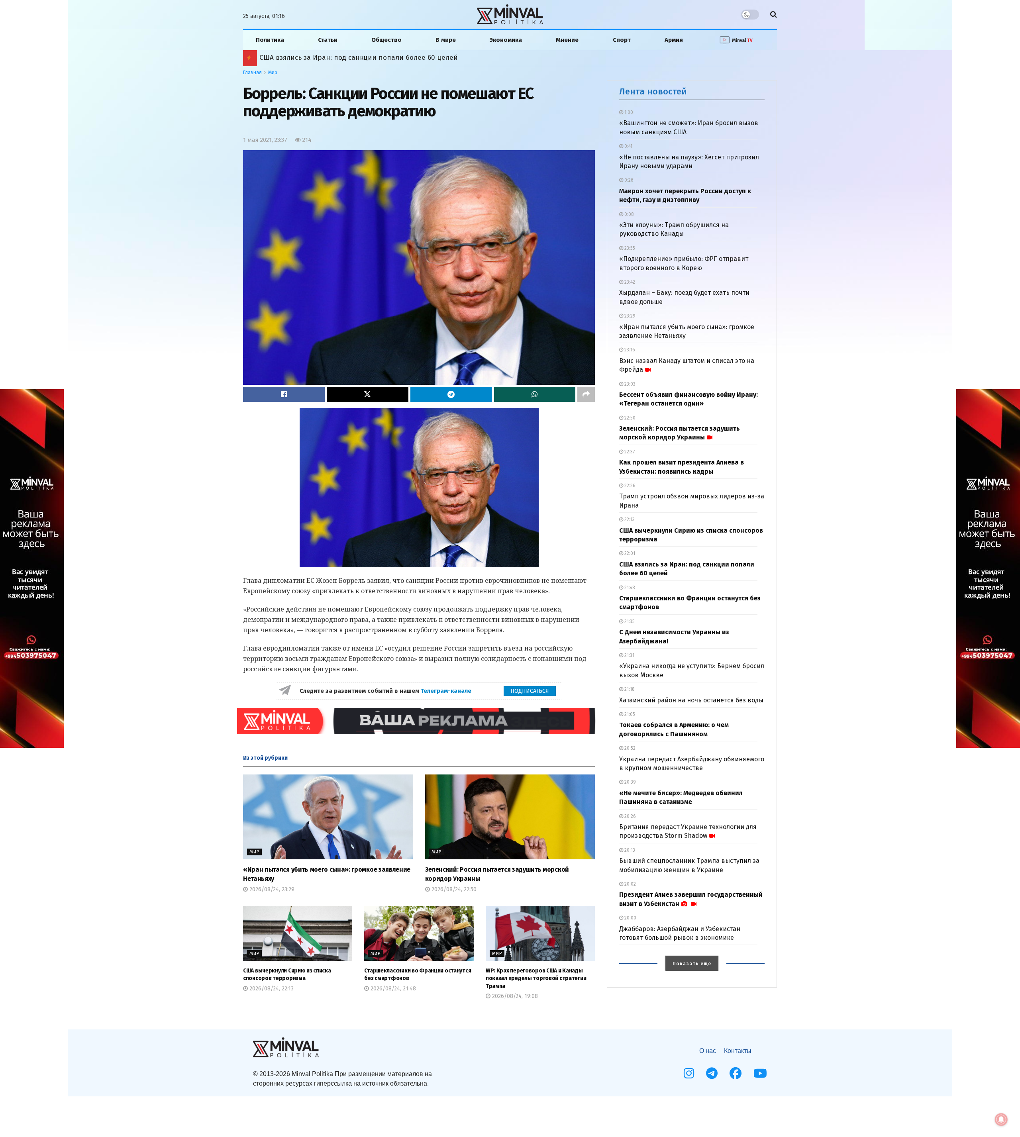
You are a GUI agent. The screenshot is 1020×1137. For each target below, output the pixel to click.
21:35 (629, 621)
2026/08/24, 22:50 (453, 889)
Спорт (622, 39)
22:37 (629, 452)
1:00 (628, 112)
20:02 (629, 884)
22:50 (629, 418)
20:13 (629, 850)
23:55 (629, 248)
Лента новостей (653, 91)
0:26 (628, 180)
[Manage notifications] (1001, 1119)
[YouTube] (760, 1073)
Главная (252, 72)
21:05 (629, 714)
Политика (270, 39)
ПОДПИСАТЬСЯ (529, 691)
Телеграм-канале (447, 690)
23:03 (629, 384)
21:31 (628, 655)
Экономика (506, 39)
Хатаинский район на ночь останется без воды (691, 700)
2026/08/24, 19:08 (514, 996)
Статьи (327, 39)
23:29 (629, 316)
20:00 (629, 918)
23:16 (629, 350)
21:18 (629, 689)
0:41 (627, 146)
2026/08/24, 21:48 (392, 988)
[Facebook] (735, 1073)
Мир (272, 72)
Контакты (737, 1050)
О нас (707, 1050)
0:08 (628, 214)
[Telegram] (712, 1073)
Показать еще (692, 963)
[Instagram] (689, 1073)
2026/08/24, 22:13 (271, 988)
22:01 (629, 553)
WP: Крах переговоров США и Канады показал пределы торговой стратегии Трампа (536, 978)
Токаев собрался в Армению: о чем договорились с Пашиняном (365, 57)
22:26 (629, 485)
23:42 (629, 282)
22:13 (629, 519)
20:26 (629, 816)
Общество (386, 39)
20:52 (629, 748)
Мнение (567, 39)
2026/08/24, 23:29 (271, 889)
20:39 (629, 782)
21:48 (629, 587)
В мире (445, 39)
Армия (674, 39)
